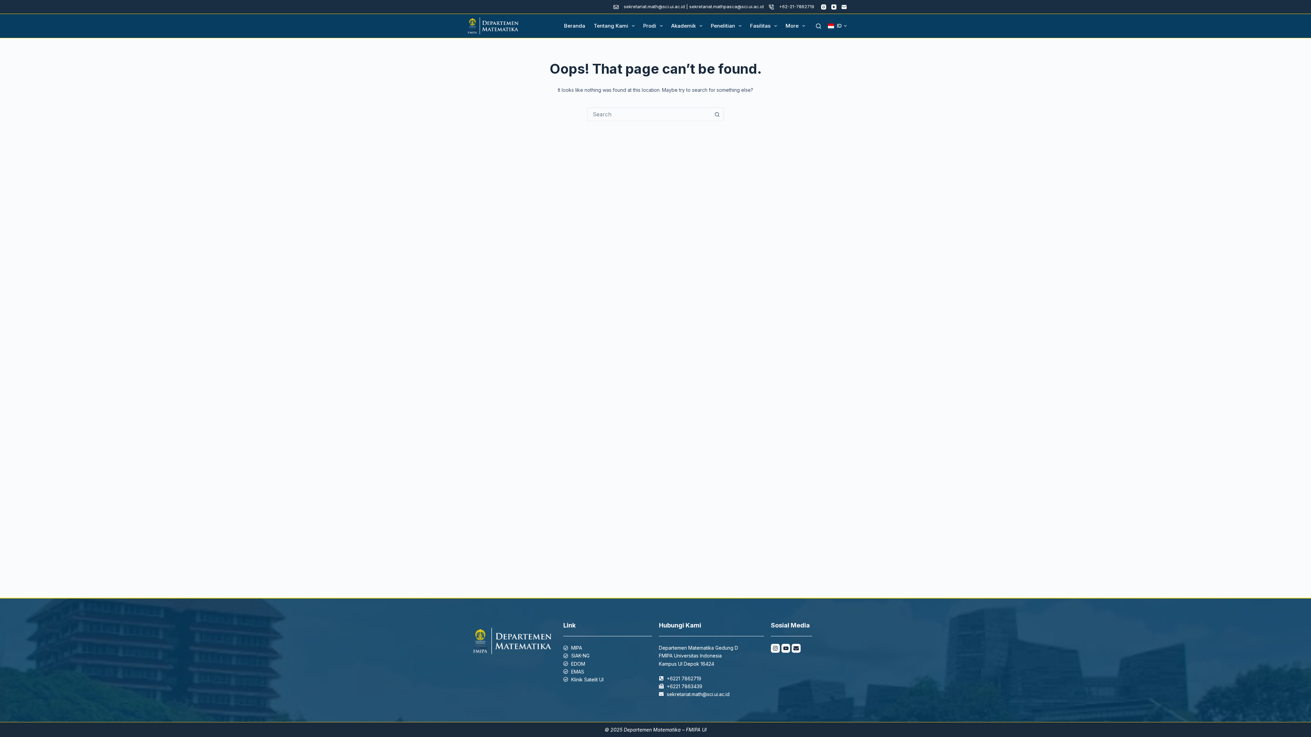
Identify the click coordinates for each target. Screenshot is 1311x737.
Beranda (574, 26)
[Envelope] (796, 648)
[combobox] (649, 114)
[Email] (844, 7)
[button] (837, 26)
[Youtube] (785, 648)
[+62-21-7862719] (771, 7)
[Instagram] (823, 7)
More (792, 26)
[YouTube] (833, 7)
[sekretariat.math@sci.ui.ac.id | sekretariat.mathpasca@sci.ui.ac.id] (616, 7)
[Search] (818, 26)
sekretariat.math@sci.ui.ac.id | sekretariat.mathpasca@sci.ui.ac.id (694, 6)
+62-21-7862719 (796, 6)
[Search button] (716, 114)
